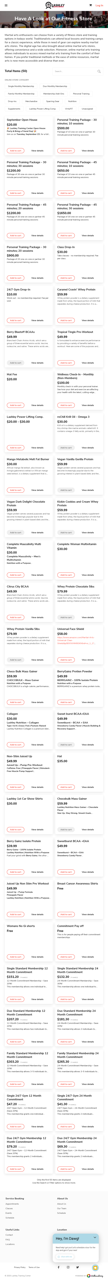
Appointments (12, 1203)
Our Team (61, 1208)
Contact (9, 1235)
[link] (79, 1276)
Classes (9, 1208)
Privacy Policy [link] (19, 1267)
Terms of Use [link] (34, 1267)
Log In (99, 5)
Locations (10, 1244)
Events (9, 1213)
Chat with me (66, 1257)
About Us (61, 1203)
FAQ (8, 1239)
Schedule (10, 1217)
